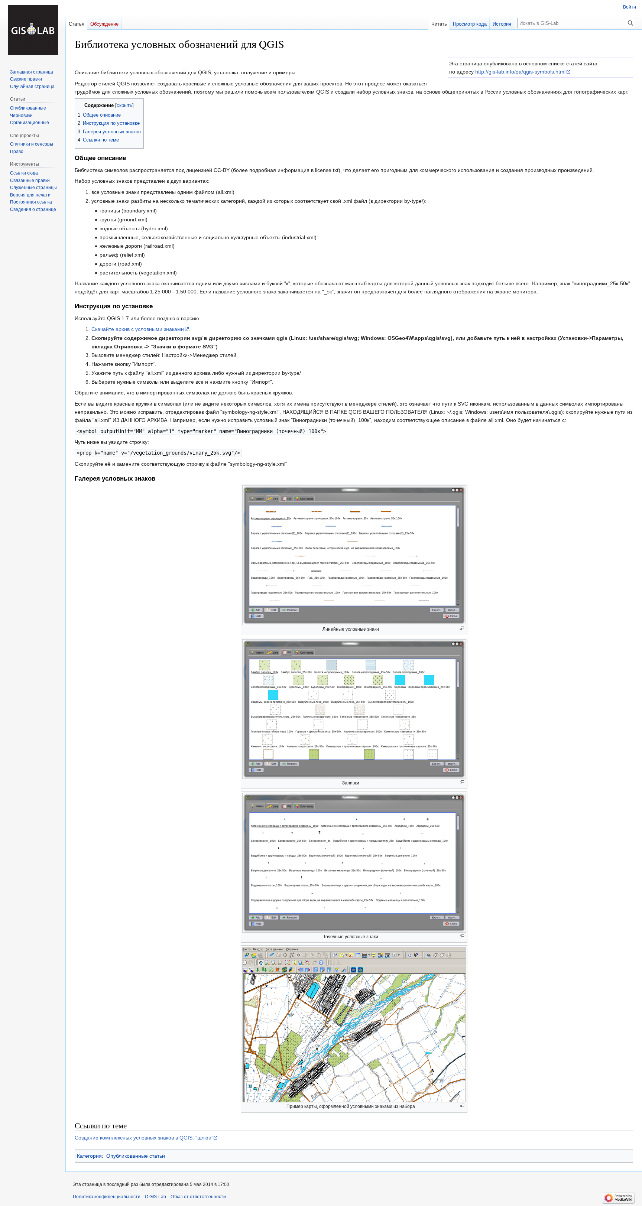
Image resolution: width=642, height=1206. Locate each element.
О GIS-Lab (155, 1196)
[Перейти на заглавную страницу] (32, 29)
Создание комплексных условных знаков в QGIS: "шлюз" (144, 1138)
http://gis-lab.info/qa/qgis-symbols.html (520, 72)
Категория (89, 1156)
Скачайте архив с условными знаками (137, 329)
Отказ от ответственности (198, 1196)
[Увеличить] (462, 628)
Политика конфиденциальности (106, 1196)
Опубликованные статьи (135, 1156)
